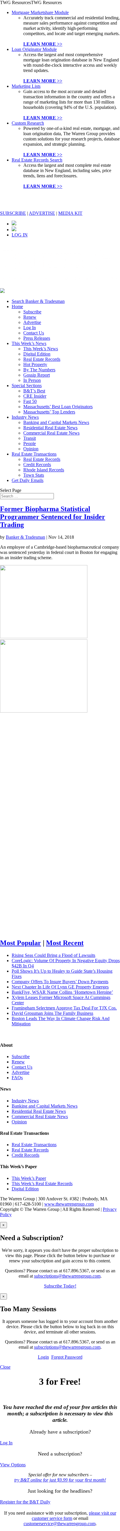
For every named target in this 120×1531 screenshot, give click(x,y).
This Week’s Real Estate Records (42, 1183)
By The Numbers (39, 369)
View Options (13, 1464)
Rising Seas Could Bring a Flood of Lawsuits (53, 955)
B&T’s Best (34, 390)
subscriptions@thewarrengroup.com (67, 1275)
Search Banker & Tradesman (38, 301)
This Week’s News (29, 343)
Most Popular (20, 943)
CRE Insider (34, 396)
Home (17, 306)
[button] (31, 2)
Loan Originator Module (34, 49)
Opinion (30, 448)
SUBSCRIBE (13, 213)
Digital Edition (36, 353)
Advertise (32, 322)
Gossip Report (36, 375)
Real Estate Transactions (34, 454)
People (29, 443)
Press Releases (36, 338)
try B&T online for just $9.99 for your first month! (60, 1479)
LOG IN (20, 234)
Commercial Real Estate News (51, 432)
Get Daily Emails (27, 480)
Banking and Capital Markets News (56, 422)
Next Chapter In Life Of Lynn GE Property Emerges (60, 986)
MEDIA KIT (70, 213)
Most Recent (65, 943)
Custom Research (28, 123)
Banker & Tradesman (25, 537)
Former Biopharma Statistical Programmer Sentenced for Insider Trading (52, 516)
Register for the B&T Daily (25, 1501)
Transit (29, 438)
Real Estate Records (41, 359)
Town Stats (33, 475)
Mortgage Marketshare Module (40, 12)
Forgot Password (66, 1357)
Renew (29, 317)
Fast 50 (30, 401)
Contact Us (33, 332)
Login (43, 1357)
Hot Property (35, 364)
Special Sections (27, 385)
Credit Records (37, 464)
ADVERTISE (42, 213)
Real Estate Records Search (37, 159)
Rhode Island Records (43, 469)
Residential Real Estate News (50, 427)
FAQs (17, 1077)
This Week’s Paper (29, 1178)
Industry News (25, 417)
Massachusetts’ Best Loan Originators (58, 406)
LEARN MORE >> (42, 44)
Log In (29, 327)
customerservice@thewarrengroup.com (60, 1523)
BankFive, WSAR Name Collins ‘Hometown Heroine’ (62, 992)
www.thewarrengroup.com (69, 1204)
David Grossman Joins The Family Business (52, 1013)
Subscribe (32, 311)
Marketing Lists (26, 86)
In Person (32, 380)
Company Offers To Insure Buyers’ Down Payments (60, 981)
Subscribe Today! (60, 1285)
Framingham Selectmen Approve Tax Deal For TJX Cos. (64, 1007)
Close (5, 1366)
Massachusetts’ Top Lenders (49, 411)
